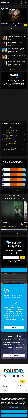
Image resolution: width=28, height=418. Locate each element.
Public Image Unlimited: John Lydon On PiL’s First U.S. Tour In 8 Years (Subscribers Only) (11, 25)
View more (12, 69)
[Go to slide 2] (12, 28)
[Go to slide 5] (16, 28)
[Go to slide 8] (18, 195)
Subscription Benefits (14, 355)
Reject (14, 411)
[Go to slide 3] (14, 95)
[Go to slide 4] (15, 28)
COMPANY (3, 390)
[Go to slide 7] (17, 195)
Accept (14, 415)
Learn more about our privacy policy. (17, 404)
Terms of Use (18, 261)
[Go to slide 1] (11, 28)
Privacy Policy (10, 261)
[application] (14, 177)
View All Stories (14, 233)
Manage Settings (14, 407)
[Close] (26, 394)
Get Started (14, 327)
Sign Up (22, 257)
